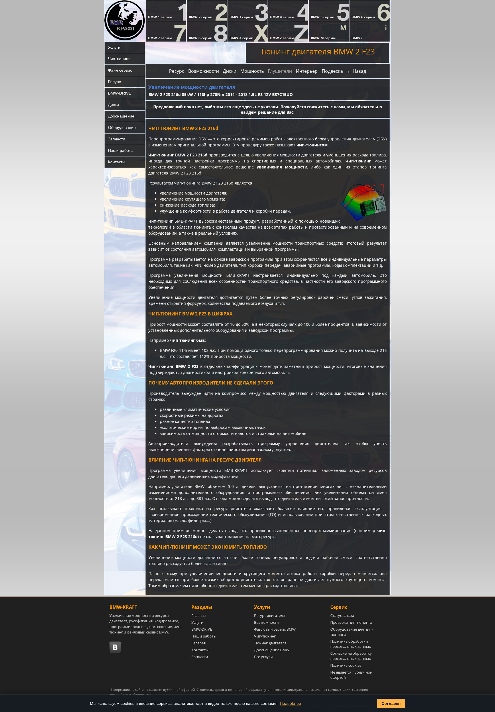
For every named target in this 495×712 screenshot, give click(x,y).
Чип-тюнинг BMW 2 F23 (173, 366)
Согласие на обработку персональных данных (351, 656)
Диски (113, 104)
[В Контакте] (115, 647)
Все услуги (263, 656)
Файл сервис (120, 70)
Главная (198, 615)
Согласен (391, 703)
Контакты (116, 162)
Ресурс (114, 81)
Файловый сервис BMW (275, 629)
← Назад (356, 71)
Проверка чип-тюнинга (351, 622)
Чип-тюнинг (119, 58)
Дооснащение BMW (271, 649)
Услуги (114, 47)
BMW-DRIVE (119, 93)
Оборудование (122, 127)
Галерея (198, 643)
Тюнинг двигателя (270, 643)
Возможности (203, 71)
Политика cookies (345, 665)
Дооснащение (121, 116)
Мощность (252, 71)
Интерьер (307, 71)
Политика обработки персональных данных (350, 644)
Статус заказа (342, 615)
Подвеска (332, 71)
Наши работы (120, 150)
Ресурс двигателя (269, 615)
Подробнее (290, 703)
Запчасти (116, 139)
